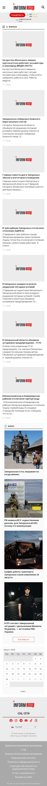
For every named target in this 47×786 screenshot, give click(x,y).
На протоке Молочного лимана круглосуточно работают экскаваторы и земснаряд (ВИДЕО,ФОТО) (23, 63)
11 (13, 669)
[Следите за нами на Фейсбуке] (11, 721)
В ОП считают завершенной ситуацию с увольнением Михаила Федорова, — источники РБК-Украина (22, 627)
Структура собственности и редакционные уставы (23, 767)
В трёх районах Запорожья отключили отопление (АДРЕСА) (23, 229)
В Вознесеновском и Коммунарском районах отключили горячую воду (21, 397)
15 (35, 669)
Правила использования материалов (23, 745)
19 (18, 674)
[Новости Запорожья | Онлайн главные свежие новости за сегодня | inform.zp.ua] (23, 7)
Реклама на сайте (23, 777)
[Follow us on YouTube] (26, 721)
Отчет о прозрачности (23, 773)
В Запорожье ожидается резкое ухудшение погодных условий (19, 285)
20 (24, 674)
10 (7, 669)
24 (7, 679)
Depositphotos (35, 783)
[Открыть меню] (4, 7)
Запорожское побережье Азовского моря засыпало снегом (21, 120)
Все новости (23, 639)
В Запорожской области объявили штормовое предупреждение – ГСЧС (22, 341)
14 (30, 669)
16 (41, 669)
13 (24, 669)
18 (13, 674)
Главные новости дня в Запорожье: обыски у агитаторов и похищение (21, 176)
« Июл (22, 691)
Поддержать (17, 15)
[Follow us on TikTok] (31, 721)
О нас (23, 749)
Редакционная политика (23, 757)
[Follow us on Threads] (36, 721)
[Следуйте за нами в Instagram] (16, 721)
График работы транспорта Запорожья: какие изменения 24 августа (21, 574)
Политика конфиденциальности (24, 761)
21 (30, 674)
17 (7, 674)
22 (35, 674)
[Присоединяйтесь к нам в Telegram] (21, 721)
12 (18, 669)
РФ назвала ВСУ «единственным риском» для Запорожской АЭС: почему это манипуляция (21, 523)
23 (41, 674)
